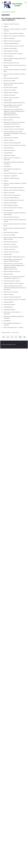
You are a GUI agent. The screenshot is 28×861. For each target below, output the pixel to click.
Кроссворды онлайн (17, 4)
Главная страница (6, 11)
